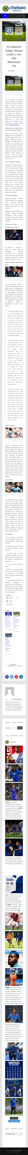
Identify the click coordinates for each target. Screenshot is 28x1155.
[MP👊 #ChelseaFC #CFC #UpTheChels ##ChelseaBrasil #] (14, 977)
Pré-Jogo (19, 665)
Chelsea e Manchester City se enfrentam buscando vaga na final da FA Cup (8, 621)
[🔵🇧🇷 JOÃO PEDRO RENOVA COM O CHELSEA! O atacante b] (14, 995)
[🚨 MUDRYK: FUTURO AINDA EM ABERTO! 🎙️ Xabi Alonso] (14, 940)
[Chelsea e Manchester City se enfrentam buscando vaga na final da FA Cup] (8, 614)
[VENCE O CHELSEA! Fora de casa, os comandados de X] (14, 829)
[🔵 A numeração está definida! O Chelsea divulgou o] (14, 1070)
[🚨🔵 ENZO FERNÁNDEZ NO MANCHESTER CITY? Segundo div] (14, 792)
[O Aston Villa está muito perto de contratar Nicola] (14, 773)
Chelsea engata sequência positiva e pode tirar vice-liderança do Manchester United (8, 644)
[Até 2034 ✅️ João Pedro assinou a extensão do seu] (14, 1014)
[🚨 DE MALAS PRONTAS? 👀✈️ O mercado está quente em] (14, 903)
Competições (13, 664)
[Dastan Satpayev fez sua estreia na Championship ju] (14, 921)
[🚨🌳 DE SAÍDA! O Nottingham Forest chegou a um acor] (14, 810)
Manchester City (12, 665)
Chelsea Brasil (11, 70)
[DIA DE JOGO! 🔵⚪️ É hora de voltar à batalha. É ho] (14, 884)
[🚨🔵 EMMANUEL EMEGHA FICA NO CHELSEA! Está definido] (14, 1107)
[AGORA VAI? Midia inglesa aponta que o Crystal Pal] (14, 1032)
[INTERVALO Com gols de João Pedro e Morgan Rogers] (14, 847)
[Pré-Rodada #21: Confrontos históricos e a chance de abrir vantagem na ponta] (16, 614)
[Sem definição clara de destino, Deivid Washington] (14, 1051)
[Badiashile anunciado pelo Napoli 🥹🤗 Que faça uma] (14, 958)
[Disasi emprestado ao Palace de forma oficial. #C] (14, 754)
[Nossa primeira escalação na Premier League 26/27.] (14, 866)
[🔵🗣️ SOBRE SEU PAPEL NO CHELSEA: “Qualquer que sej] (14, 1088)
